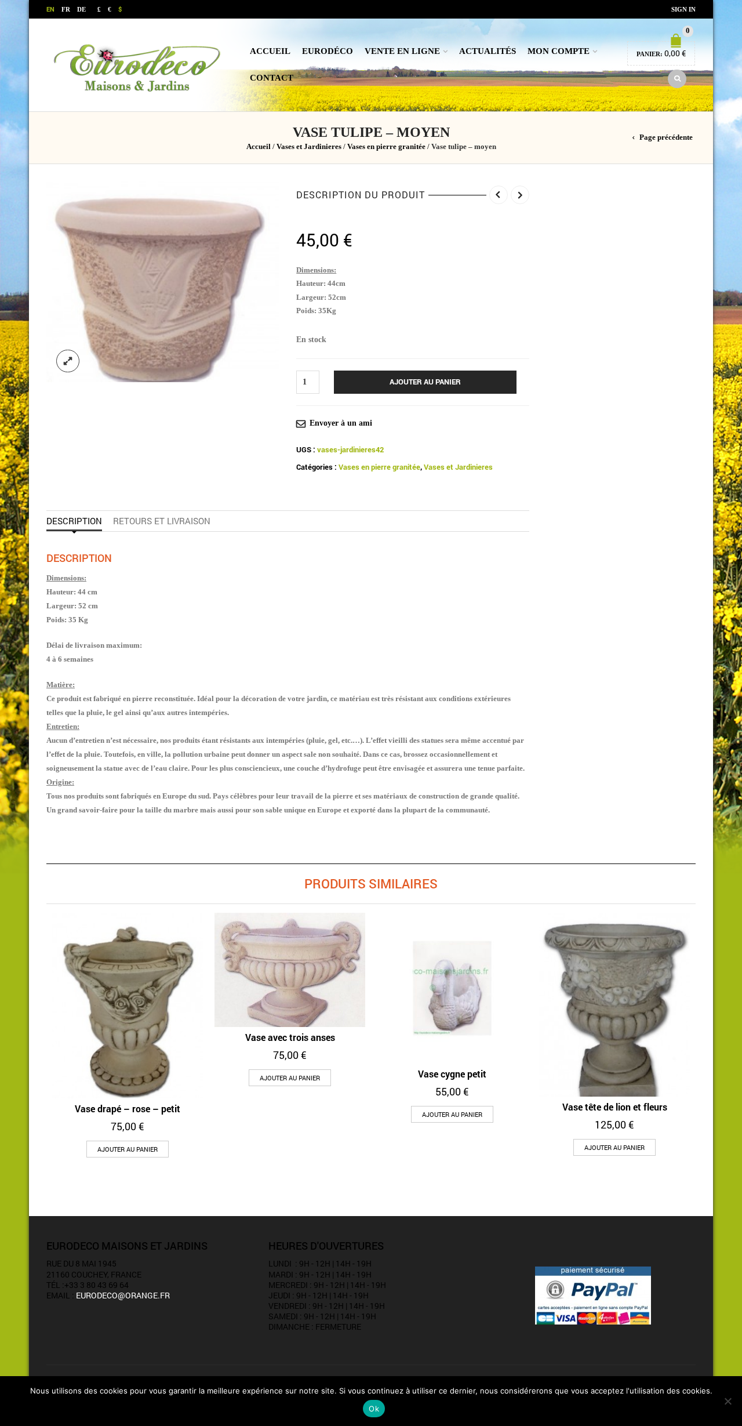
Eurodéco (327, 51)
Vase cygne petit (452, 1074)
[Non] (727, 1401)
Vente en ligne (402, 51)
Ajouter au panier (425, 381)
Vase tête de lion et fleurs (614, 1107)
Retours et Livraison (161, 521)
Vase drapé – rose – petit (127, 1108)
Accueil (270, 51)
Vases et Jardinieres (309, 147)
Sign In (683, 9)
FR (65, 9)
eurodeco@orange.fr (123, 1295)
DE (81, 9)
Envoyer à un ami (341, 423)
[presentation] (43, 1012)
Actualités (487, 51)
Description (74, 521)
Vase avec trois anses (290, 1037)
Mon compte (559, 51)
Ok (374, 1408)
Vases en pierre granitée (386, 147)
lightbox (67, 361)
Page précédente (666, 137)
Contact (271, 77)
